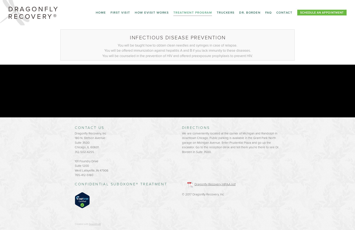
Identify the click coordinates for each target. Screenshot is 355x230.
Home (101, 12)
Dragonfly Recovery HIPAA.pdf (215, 184)
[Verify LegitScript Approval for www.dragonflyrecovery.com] (82, 200)
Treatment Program (192, 12)
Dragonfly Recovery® (33, 12)
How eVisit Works (152, 12)
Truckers (226, 12)
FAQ (268, 12)
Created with (88, 224)
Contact (284, 12)
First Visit (120, 12)
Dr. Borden (249, 12)
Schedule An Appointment (322, 13)
